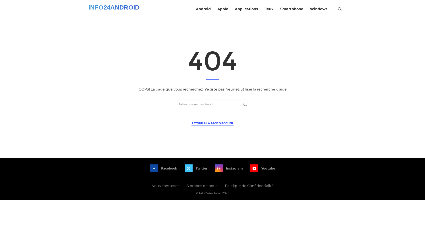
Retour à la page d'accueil (212, 123)
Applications (246, 9)
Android (203, 9)
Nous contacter (165, 186)
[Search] (340, 9)
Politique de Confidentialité (249, 186)
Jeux (269, 9)
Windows (319, 9)
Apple (222, 9)
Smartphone (291, 9)
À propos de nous (201, 186)
